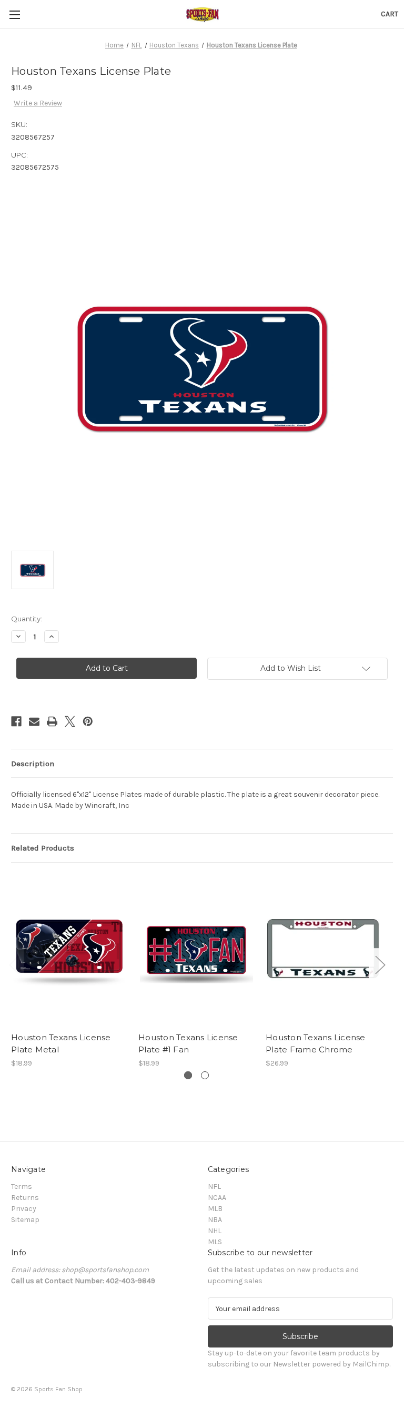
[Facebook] (16, 721)
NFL (214, 1186)
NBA (215, 1219)
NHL (214, 1230)
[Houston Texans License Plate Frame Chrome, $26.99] (323, 949)
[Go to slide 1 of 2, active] (188, 1075)
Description (32, 763)
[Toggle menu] (14, 14)
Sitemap (25, 1219)
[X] (70, 721)
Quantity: (26, 618)
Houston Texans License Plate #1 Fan (188, 1043)
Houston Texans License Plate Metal (61, 1043)
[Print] (52, 721)
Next (379, 964)
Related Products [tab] (42, 848)
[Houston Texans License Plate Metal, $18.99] (69, 949)
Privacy (23, 1208)
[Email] (34, 721)
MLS (215, 1241)
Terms (21, 1186)
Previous (13, 964)
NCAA (217, 1197)
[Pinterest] (88, 721)
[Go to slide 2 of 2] (205, 1075)
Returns (25, 1197)
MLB (215, 1208)
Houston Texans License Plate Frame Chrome (316, 1043)
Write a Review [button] (38, 103)
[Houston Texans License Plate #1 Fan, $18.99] (196, 949)
